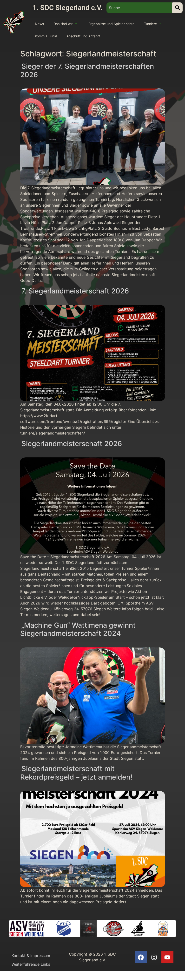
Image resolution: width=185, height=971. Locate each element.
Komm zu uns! (46, 36)
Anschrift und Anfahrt (83, 36)
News (39, 24)
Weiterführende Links (31, 964)
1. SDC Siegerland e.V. (68, 8)
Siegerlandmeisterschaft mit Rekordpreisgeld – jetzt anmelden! (76, 772)
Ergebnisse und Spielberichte (111, 24)
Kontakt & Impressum (31, 955)
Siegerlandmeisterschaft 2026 (71, 443)
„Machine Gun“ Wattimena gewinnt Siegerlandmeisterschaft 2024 (78, 629)
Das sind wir (63, 24)
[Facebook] (141, 957)
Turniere (150, 24)
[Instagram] (154, 957)
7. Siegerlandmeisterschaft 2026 (75, 291)
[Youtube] (167, 957)
